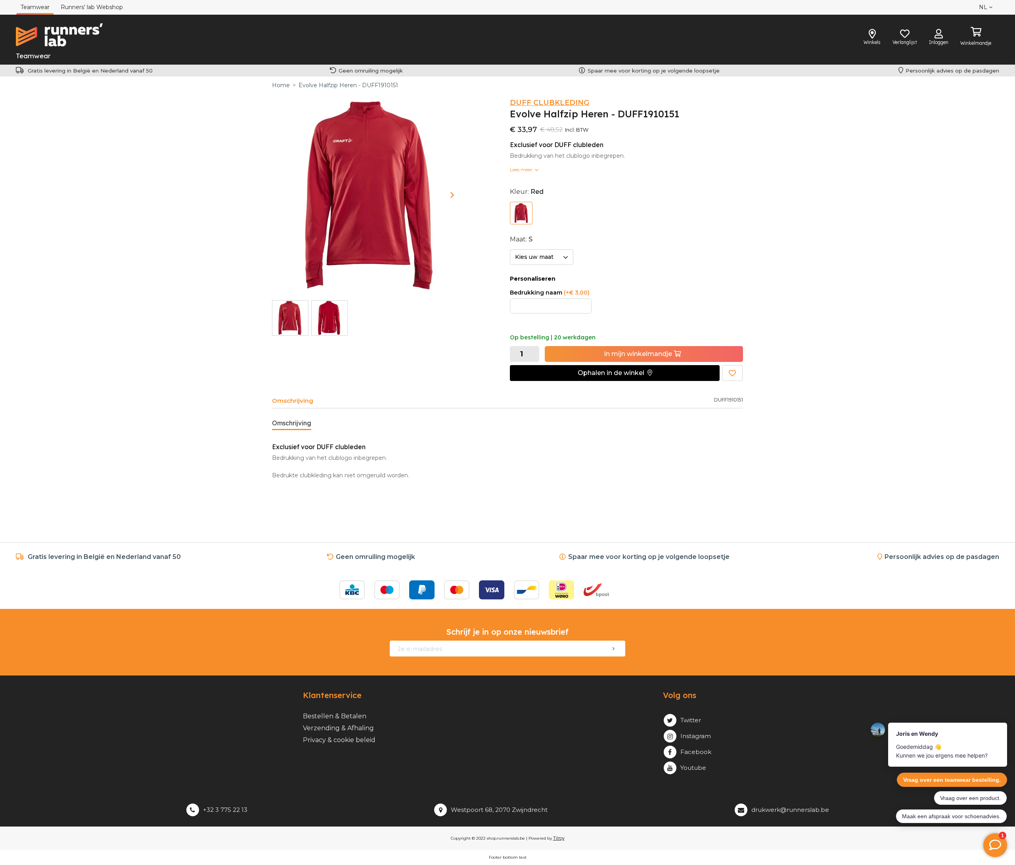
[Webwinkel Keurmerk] (647, 590)
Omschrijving (292, 400)
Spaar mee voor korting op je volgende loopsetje (655, 70)
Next (452, 195)
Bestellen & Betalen (334, 716)
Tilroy (559, 838)
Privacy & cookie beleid (339, 740)
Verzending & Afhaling (338, 728)
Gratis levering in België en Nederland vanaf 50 (90, 70)
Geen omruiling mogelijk (371, 70)
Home (281, 85)
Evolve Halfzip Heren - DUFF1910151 (348, 85)
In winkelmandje (639, 354)
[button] (615, 373)
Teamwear (33, 56)
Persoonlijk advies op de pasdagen (952, 70)
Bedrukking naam (550, 292)
